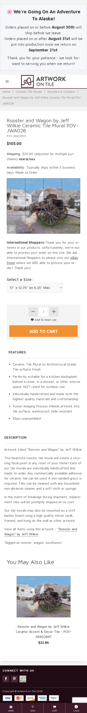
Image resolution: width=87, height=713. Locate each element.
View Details (27, 159)
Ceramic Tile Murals (29, 91)
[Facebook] (6, 679)
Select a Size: (20, 279)
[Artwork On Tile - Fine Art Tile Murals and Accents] (43, 81)
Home (6, 91)
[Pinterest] (14, 679)
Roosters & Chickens (61, 91)
